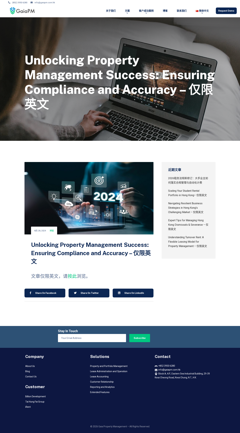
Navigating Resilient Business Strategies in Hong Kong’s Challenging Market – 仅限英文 (185, 208)
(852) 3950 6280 (19, 2)
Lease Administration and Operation (108, 371)
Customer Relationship (102, 381)
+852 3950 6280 (166, 365)
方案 (127, 10)
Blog (27, 371)
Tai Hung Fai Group (34, 401)
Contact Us (31, 376)
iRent (28, 407)
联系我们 (182, 10)
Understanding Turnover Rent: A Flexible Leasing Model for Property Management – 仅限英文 (187, 242)
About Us (30, 366)
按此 (72, 276)
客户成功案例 (146, 10)
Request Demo (226, 10)
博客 (165, 10)
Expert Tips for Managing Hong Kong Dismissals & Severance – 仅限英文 (188, 225)
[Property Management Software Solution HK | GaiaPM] (22, 11)
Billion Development (35, 396)
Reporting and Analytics (102, 387)
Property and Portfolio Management (109, 366)
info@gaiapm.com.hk (45, 2)
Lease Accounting (99, 376)
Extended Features (100, 392)
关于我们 (111, 10)
